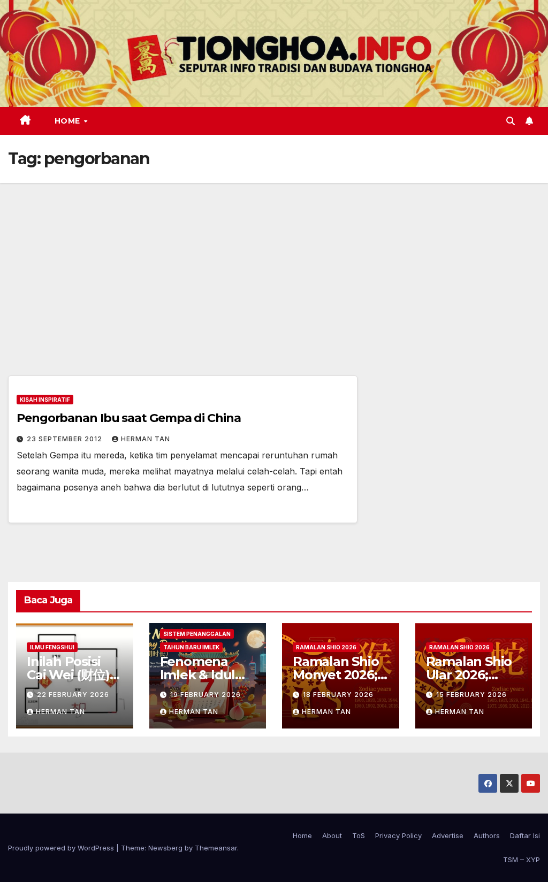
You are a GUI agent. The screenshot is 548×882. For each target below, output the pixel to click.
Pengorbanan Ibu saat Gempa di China (129, 418)
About (332, 835)
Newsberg (165, 847)
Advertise (447, 835)
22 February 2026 (73, 695)
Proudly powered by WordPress (62, 847)
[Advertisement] (274, 263)
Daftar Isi (525, 835)
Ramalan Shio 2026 (326, 647)
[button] (510, 121)
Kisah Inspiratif (45, 399)
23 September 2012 (65, 439)
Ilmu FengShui (52, 647)
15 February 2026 (471, 695)
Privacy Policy (398, 835)
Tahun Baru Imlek (191, 647)
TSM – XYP (521, 859)
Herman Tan (145, 439)
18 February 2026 (338, 695)
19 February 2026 (205, 695)
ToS (358, 835)
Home (69, 121)
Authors (487, 835)
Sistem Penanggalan (197, 634)
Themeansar (216, 847)
